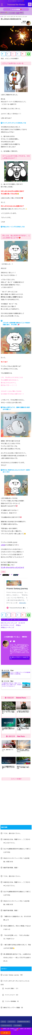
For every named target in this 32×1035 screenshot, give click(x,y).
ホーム (3, 1021)
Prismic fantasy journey (19, 13)
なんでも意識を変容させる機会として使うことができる (17, 850)
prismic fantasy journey (11, 975)
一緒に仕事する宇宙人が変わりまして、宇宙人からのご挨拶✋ (17, 946)
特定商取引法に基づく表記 (23, 1021)
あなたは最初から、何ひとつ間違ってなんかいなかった (17, 927)
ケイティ (23, 22)
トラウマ (22, 623)
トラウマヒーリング (8, 625)
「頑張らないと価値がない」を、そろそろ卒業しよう (17, 918)
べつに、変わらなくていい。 (12, 833)
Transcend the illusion (16, 4)
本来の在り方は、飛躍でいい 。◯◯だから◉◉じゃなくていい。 (16, 841)
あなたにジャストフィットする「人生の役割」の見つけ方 (16, 860)
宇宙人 (19, 625)
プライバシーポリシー (6, 1025)
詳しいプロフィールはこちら (19, 658)
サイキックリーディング (9, 623)
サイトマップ (11, 1021)
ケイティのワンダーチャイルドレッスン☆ (14, 619)
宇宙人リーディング (8, 627)
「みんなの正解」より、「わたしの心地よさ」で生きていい (16, 937)
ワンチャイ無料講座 (10, 1001)
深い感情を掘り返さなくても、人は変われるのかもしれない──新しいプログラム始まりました (17, 957)
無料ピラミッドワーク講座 (11, 1007)
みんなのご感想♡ (10, 988)
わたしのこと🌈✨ (4, 13)
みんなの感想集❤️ (16, 9)
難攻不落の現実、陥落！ (10, 867)
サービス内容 (17, 1025)
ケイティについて (10, 995)
